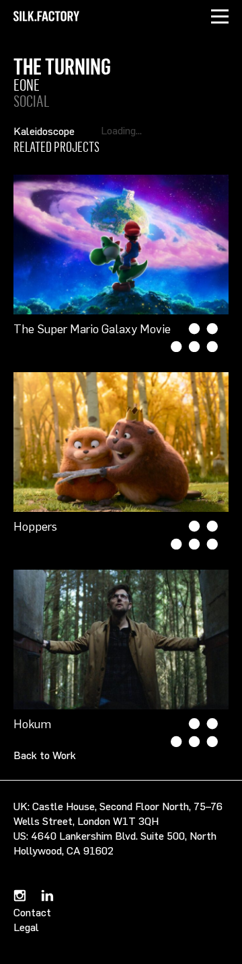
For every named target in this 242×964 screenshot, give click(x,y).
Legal (26, 927)
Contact (32, 912)
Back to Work (44, 755)
